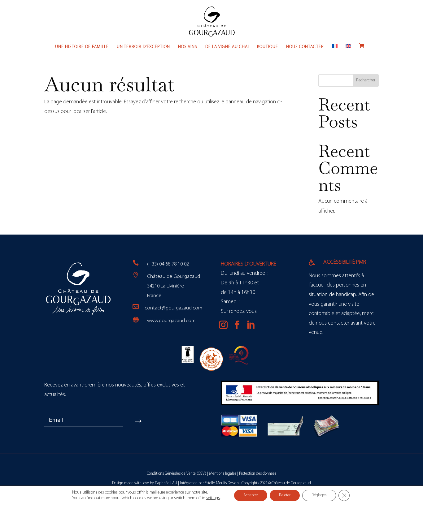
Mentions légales (222, 474)
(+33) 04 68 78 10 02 (168, 264)
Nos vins (187, 47)
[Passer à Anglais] (348, 50)
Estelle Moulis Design (222, 483)
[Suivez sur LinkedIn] (250, 325)
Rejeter (284, 495)
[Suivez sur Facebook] (237, 325)
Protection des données (257, 474)
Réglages (319, 495)
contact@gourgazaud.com (173, 308)
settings (213, 498)
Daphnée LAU (166, 483)
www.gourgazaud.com (171, 320)
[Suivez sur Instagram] (223, 325)
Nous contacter (305, 47)
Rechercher (365, 80)
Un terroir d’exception (143, 47)
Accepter (250, 495)
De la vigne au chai (227, 47)
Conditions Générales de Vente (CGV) (176, 474)
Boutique (267, 47)
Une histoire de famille (82, 47)
